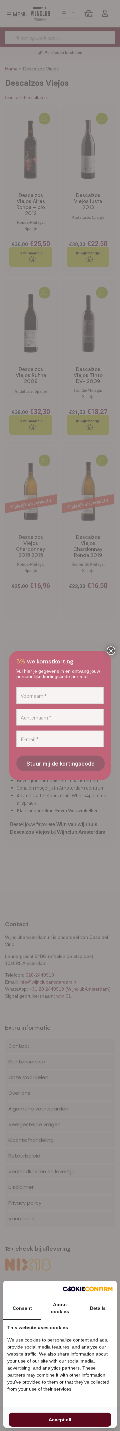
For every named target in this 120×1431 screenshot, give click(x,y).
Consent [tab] (22, 1308)
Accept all (60, 1419)
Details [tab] (98, 1308)
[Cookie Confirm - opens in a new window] (88, 1289)
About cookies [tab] (60, 1308)
